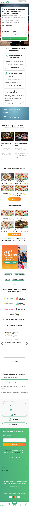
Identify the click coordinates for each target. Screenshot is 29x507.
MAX (15, 414)
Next (27, 257)
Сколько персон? (6, 31)
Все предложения (14, 199)
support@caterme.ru (8, 452)
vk (16, 457)
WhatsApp (15, 405)
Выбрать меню (10, 262)
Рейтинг (4, 483)
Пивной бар (7, 279)
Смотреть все (14, 284)
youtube (19, 457)
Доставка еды (5, 470)
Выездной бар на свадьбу (18, 279)
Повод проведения (7, 25)
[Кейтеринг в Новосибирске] (5, 2)
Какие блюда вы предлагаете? (12, 382)
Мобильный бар (8, 274)
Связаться (20, 505)
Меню (14, 505)
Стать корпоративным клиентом (14, 319)
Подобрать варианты (14, 38)
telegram (9, 457)
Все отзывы (14, 361)
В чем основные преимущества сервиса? (15, 392)
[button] (14, 279)
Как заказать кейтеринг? (10, 377)
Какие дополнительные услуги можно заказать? (13, 387)
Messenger (15, 419)
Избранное (2, 505)
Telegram (15, 409)
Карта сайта (16, 486)
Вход (26, 505)
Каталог (9, 505)
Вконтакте (15, 424)
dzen (13, 457)
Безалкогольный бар (19, 274)
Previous (1, 257)
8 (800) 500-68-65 (17, 450)
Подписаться (14, 444)
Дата (14, 31)
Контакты (24, 483)
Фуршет (3, 467)
